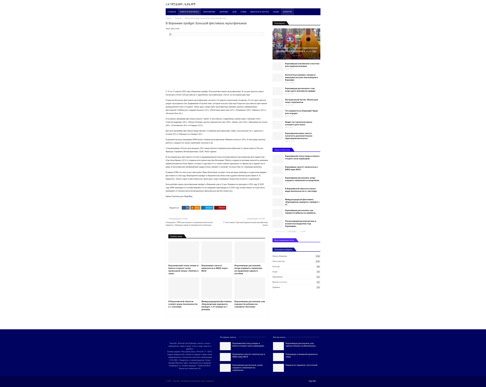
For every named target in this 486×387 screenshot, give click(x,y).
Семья (243, 12)
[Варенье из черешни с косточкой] (278, 368)
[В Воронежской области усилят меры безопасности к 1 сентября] (183, 288)
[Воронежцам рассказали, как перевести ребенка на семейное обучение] (249, 288)
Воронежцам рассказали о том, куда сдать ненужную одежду (300, 89)
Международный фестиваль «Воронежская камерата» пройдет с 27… (302, 202)
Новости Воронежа (189, 12)
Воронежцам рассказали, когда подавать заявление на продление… (302, 179)
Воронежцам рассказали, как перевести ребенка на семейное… (301, 211)
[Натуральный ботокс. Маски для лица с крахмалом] (277, 102)
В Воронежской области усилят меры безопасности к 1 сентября (301, 189)
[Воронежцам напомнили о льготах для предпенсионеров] (277, 66)
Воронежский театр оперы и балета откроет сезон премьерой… (302, 157)
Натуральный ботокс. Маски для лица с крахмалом (301, 100)
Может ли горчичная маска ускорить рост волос (298, 123)
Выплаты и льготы (259, 12)
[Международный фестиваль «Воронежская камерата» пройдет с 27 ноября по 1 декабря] (216, 288)
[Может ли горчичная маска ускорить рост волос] (277, 125)
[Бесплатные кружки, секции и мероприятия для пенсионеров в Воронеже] (277, 78)
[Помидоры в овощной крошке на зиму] (278, 357)
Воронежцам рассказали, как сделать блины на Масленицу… (301, 344)
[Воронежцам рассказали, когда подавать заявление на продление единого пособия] (249, 252)
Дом (234, 12)
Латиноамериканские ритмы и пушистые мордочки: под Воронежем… (300, 223)
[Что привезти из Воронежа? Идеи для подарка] (277, 114)
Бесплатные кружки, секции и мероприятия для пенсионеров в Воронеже (301, 77)
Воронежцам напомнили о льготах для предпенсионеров (302, 64)
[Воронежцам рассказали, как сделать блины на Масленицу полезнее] (278, 346)
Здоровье (223, 12)
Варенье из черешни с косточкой (301, 365)
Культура (287, 12)
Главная (172, 12)
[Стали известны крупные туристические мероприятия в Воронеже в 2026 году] (296, 44)
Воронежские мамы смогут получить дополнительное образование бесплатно (298, 136)
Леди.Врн (188, 196)
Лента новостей (278, 261)
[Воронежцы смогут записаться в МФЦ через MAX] (216, 252)
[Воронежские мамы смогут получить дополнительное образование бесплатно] (277, 136)
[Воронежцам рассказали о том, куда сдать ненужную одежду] (277, 91)
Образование (209, 12)
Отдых (276, 12)
